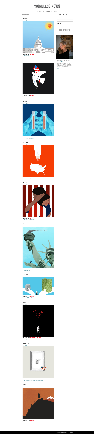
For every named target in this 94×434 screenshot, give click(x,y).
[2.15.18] (38, 320)
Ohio (42, 96)
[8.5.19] (38, 78)
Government (28, 380)
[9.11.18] (38, 119)
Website (66, 432)
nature (39, 421)
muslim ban (28, 270)
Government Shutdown (33, 380)
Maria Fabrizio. (62, 61)
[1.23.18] (38, 362)
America (25, 55)
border (27, 219)
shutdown (41, 380)
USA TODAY (32, 137)
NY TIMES (32, 54)
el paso (27, 96)
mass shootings (39, 96)
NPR (31, 218)
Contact (58, 68)
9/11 (24, 138)
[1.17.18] (38, 403)
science (33, 138)
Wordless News (61, 432)
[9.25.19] (38, 37)
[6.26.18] (38, 247)
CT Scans (29, 297)
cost (27, 297)
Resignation (42, 421)
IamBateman (71, 432)
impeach (27, 55)
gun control (30, 96)
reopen (38, 380)
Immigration (33, 219)
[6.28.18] (38, 201)
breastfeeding (28, 178)
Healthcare (32, 297)
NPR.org (32, 296)
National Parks (35, 421)
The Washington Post (35, 337)
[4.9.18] (38, 286)
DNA (28, 138)
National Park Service (29, 421)
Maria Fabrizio (25, 20)
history (31, 138)
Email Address (59, 18)
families (30, 219)
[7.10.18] (38, 161)
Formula (32, 178)
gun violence (34, 96)
